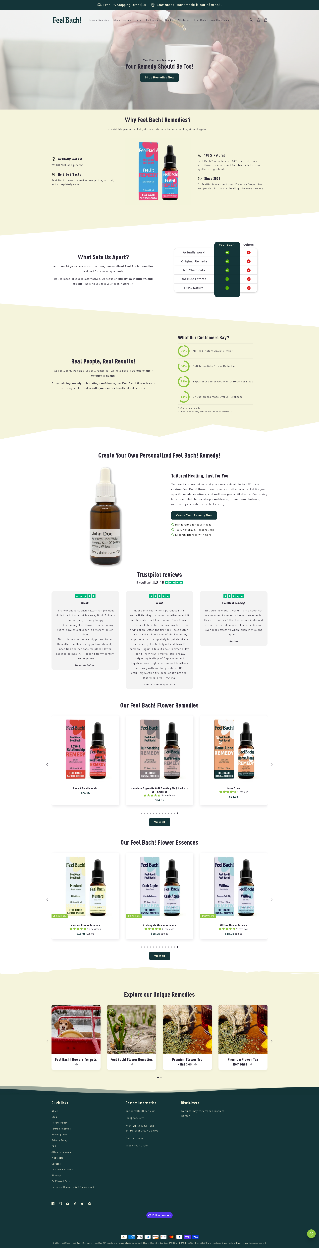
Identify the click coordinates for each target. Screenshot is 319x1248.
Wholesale (57, 1157)
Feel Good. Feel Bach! (71, 1243)
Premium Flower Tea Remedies (187, 1062)
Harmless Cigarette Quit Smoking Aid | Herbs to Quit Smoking (159, 789)
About (55, 1111)
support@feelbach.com (141, 1111)
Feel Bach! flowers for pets (76, 1059)
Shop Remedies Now (159, 77)
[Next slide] (271, 764)
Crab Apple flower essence (159, 925)
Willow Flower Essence (234, 925)
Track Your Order (137, 1145)
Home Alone (234, 788)
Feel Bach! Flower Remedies (131, 1059)
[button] (251, 20)
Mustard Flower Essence (85, 925)
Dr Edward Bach (61, 1181)
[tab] (141, 813)
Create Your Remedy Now (194, 515)
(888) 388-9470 (135, 1118)
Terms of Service (61, 1128)
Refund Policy (59, 1122)
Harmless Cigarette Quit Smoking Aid (73, 1187)
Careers (56, 1163)
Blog (54, 1116)
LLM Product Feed (62, 1169)
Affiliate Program (62, 1151)
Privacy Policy (60, 1140)
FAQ (54, 1146)
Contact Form (135, 1138)
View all (159, 822)
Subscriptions (59, 1134)
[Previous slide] (47, 764)
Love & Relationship (85, 788)
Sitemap (56, 1175)
